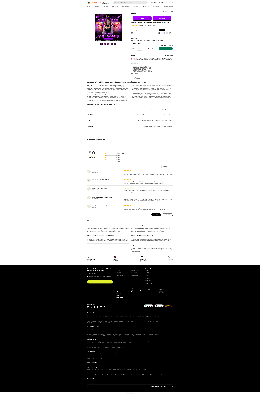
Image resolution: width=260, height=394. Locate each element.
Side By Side (139, 335)
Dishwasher (106, 335)
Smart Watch (89, 380)
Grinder (168, 341)
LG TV (106, 321)
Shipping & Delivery (136, 290)
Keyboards (94, 369)
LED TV (88, 328)
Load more (156, 214)
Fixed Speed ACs (102, 316)
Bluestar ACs (111, 314)
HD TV (143, 321)
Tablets (88, 358)
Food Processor (126, 341)
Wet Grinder (124, 342)
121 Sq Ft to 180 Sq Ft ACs (128, 316)
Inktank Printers (146, 374)
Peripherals (129, 369)
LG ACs (106, 314)
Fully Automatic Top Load (128, 334)
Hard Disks (144, 369)
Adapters (112, 363)
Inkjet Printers (131, 374)
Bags (110, 369)
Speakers (167, 328)
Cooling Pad (115, 369)
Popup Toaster (109, 342)
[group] (162, 30)
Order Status (119, 297)
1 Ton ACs (111, 315)
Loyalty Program (134, 272)
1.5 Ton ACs (124, 315)
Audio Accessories (128, 328)
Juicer (154, 341)
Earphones (113, 347)
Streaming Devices (119, 328)
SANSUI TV (89, 321)
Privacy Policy (161, 292)
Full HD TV (112, 328)
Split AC (97, 334)
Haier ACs (160, 314)
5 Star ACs (95, 316)
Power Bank (118, 363)
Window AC (102, 334)
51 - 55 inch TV (98, 322)
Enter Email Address (93, 273)
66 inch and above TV (114, 322)
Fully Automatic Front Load (152, 334)
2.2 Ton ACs (142, 315)
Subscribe (100, 281)
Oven (99, 342)
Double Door (126, 335)
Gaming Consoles (137, 328)
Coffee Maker (113, 341)
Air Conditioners (90, 334)
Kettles (88, 342)
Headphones (106, 347)
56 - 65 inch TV (106, 322)
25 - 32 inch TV (156, 321)
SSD (139, 369)
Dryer (102, 335)
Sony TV (110, 321)
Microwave (94, 342)
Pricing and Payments (149, 287)
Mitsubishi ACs (125, 314)
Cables (107, 363)
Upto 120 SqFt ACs (118, 316)
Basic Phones (102, 363)
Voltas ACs (94, 314)
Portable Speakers (120, 347)
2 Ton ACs (137, 315)
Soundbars (154, 328)
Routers (161, 374)
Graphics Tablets (99, 358)
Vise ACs (89, 314)
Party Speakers (119, 277)
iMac (122, 374)
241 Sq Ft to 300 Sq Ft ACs (153, 316)
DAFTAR (162, 18)
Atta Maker (89, 341)
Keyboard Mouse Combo (102, 369)
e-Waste (118, 291)
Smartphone (118, 272)
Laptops (117, 273)
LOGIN (142, 18)
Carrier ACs (132, 314)
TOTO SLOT (147, 275)
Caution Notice (162, 291)
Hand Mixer (145, 341)
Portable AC (109, 334)
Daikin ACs (101, 314)
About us (118, 288)
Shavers (94, 353)
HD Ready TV (94, 328)
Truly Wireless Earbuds (91, 347)
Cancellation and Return (135, 270)
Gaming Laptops (101, 374)
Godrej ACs (118, 314)
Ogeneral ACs (166, 314)
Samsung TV (100, 321)
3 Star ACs (167, 315)
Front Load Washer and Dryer (93, 335)
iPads (93, 358)
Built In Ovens (96, 341)
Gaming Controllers (147, 328)
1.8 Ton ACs (130, 315)
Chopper (107, 341)
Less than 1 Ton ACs (103, 315)
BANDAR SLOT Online (135, 23)
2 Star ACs (161, 315)
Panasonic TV (117, 321)
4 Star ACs (89, 316)
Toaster (102, 342)
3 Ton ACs (155, 315)
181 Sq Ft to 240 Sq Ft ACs (141, 316)
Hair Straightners (107, 353)
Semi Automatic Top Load (140, 334)
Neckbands (100, 347)
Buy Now (166, 48)
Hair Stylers (100, 353)
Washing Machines (119, 275)
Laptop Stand (122, 369)
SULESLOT (89, 6)
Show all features (134, 73)
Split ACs (89, 315)
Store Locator (154, 2)
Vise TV (94, 321)
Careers (118, 290)
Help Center (162, 2)
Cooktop (119, 341)
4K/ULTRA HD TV (130, 321)
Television (118, 270)
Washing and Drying (117, 334)
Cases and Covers (126, 363)
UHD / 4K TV (105, 328)
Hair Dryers (115, 353)
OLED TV (123, 321)
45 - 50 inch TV (90, 322)
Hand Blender (138, 341)
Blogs (118, 295)
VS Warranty (133, 273)
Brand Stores (161, 287)
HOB (150, 341)
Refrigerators (113, 335)
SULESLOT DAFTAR (156, 6)
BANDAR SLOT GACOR (126, 6)
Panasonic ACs (146, 314)
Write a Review (167, 214)
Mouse (88, 369)
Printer (125, 374)
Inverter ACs (110, 316)
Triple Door (133, 335)
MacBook (94, 374)
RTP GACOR (136, 6)
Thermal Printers (154, 374)
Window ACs (95, 315)
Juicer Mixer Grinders (161, 341)
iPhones (96, 363)
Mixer (130, 342)
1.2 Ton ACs (117, 315)
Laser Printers (139, 374)
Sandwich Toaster (117, 342)
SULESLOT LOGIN (146, 6)
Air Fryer (132, 341)
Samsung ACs (153, 314)
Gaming (117, 278)
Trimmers (89, 353)
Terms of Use (161, 289)
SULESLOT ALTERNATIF (168, 6)
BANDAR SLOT (115, 6)
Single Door (120, 335)
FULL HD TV (137, 321)
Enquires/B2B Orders (134, 275)
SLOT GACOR (97, 6)
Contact (118, 293)
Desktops (108, 374)
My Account (134, 291)
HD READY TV (148, 321)
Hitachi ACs (138, 314)
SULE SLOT (106, 6)
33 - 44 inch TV (164, 321)
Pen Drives (135, 369)
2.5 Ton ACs (149, 315)
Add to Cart (151, 48)
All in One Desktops (115, 374)
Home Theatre (161, 328)
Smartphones (90, 363)
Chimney (102, 341)
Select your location (105, 3)
